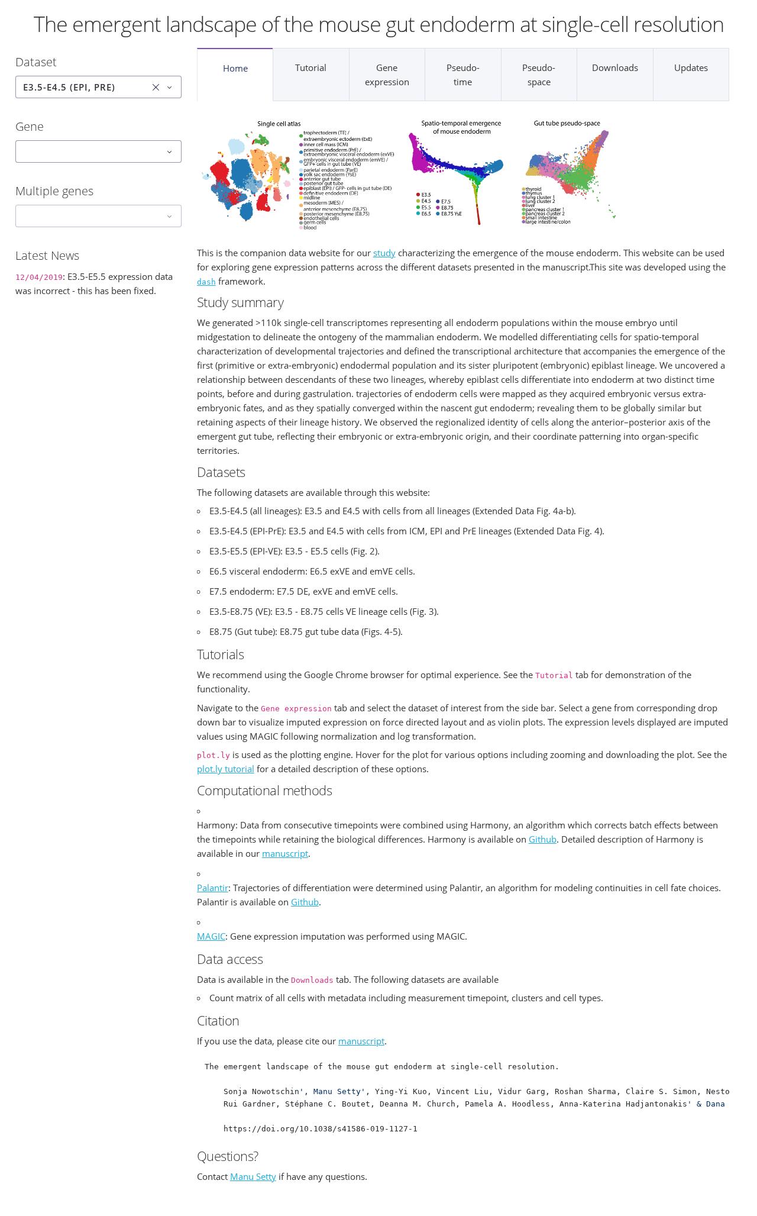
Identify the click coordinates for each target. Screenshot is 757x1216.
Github (543, 839)
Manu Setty (253, 1176)
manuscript (285, 853)
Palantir (212, 888)
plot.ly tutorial (225, 769)
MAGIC (211, 936)
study (384, 253)
